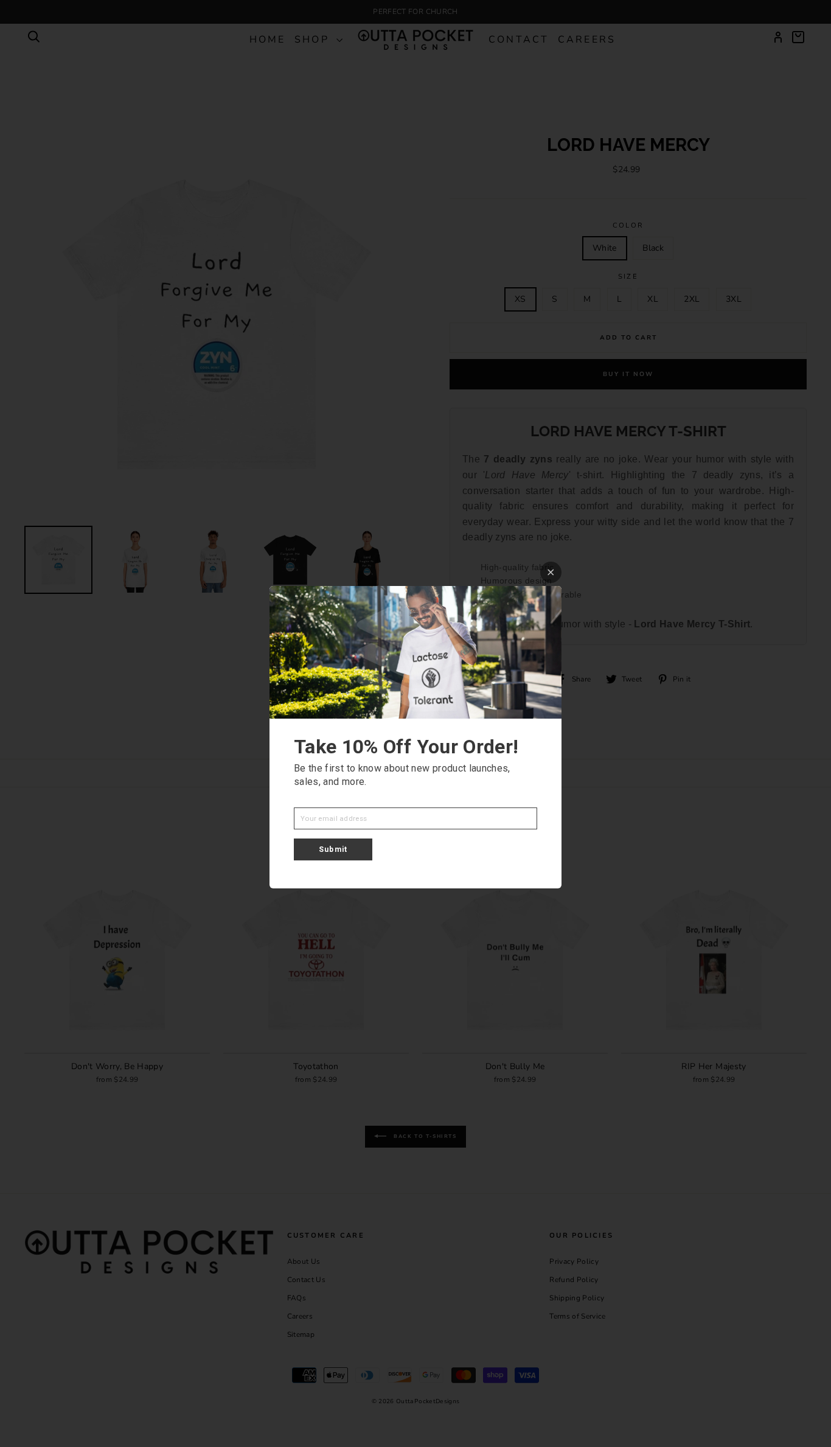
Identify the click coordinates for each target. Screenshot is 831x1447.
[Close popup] (551, 572)
